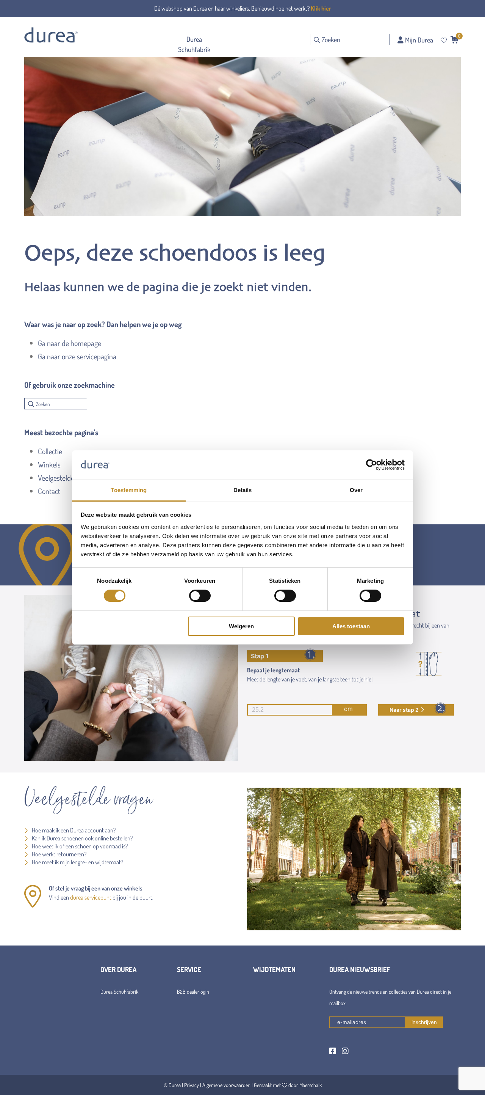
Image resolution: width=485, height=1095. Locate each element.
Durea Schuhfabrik (119, 991)
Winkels (49, 464)
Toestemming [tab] (129, 490)
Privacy (191, 1085)
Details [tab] (242, 490)
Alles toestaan (351, 626)
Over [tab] (356, 490)
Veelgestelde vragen (66, 478)
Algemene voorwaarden (226, 1085)
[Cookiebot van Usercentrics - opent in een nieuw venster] (371, 464)
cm (348, 709)
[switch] (200, 596)
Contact (49, 491)
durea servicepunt (90, 897)
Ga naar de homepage (69, 343)
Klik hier (321, 8)
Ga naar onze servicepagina (77, 356)
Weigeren (241, 626)
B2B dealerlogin (193, 991)
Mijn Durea (418, 40)
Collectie (50, 451)
